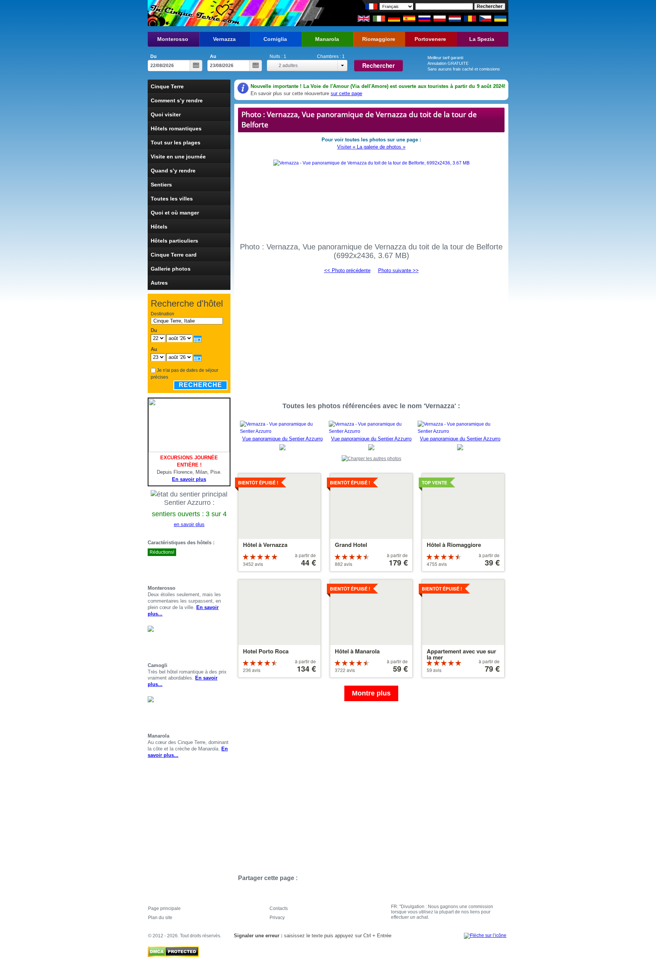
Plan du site (160, 917)
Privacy (277, 917)
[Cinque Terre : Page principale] (194, 13)
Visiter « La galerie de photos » (371, 147)
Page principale (164, 908)
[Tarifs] (227, 566)
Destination (162, 313)
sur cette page (346, 93)
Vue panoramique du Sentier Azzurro (282, 439)
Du (153, 56)
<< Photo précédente (347, 270)
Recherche (200, 385)
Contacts (279, 908)
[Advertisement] (371, 334)
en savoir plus (189, 524)
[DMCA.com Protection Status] (173, 949)
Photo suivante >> (398, 270)
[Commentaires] (218, 566)
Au (213, 56)
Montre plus (371, 693)
